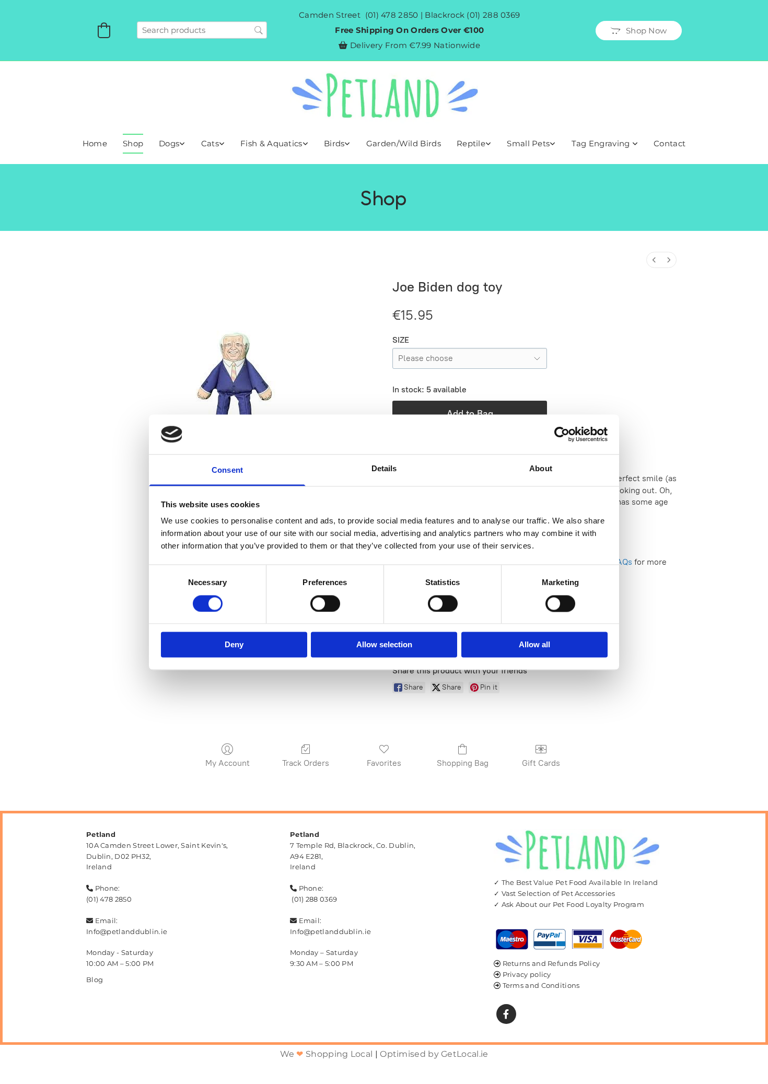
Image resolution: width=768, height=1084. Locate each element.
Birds (334, 143)
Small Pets (528, 143)
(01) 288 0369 (493, 15)
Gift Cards (541, 763)
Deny (234, 644)
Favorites (384, 763)
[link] (172, 144)
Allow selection (384, 644)
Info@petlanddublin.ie (126, 931)
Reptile (471, 143)
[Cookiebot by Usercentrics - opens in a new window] (562, 434)
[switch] (325, 603)
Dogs (169, 143)
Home (95, 143)
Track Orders (305, 763)
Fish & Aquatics (271, 143)
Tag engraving (602, 143)
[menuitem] (654, 259)
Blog (94, 979)
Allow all (534, 644)
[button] (639, 30)
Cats (210, 143)
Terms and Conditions (541, 985)
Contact (669, 143)
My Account (227, 763)
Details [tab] (384, 468)
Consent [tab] (227, 470)
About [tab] (540, 468)
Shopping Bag (462, 763)
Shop (133, 143)
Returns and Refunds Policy (551, 963)
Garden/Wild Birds (403, 143)
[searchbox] (202, 30)
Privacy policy (527, 974)
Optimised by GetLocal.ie (434, 1054)
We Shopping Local (326, 1054)
